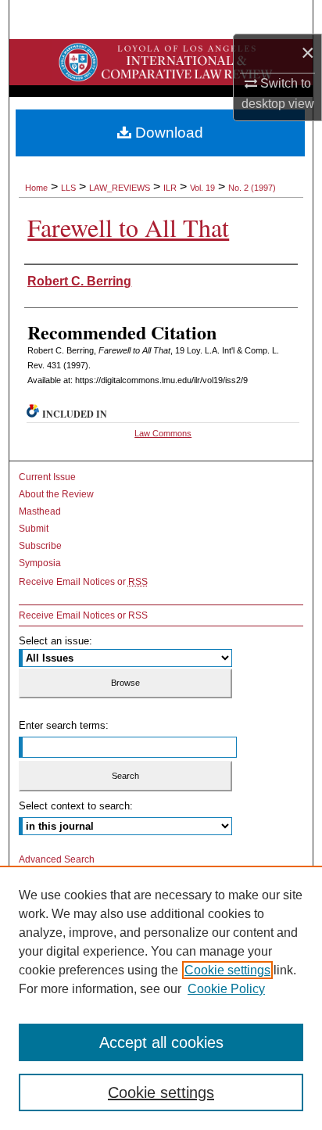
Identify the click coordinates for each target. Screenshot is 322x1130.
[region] (161, 998)
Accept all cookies (161, 1042)
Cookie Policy (226, 988)
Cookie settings (227, 970)
